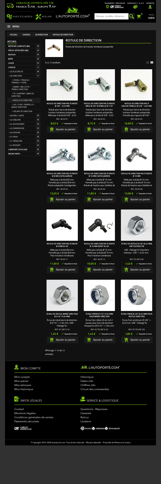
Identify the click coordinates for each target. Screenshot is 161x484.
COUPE (11, 63)
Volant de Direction (22, 111)
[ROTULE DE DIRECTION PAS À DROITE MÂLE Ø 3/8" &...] (99, 85)
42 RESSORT (15, 145)
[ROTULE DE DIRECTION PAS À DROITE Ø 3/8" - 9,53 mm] (62, 85)
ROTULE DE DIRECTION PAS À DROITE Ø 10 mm (136, 174)
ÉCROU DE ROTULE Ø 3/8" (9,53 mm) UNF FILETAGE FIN (136, 245)
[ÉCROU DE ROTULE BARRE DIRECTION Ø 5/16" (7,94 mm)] (62, 295)
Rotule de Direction (22, 100)
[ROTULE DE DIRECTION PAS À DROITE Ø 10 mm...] (99, 155)
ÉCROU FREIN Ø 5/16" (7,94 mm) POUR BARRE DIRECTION (99, 315)
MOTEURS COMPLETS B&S (19, 46)
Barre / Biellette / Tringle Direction (21, 88)
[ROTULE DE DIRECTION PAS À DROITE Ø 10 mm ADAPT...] (99, 225)
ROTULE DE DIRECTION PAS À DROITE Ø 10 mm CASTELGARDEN (99, 174)
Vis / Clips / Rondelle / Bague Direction (22, 106)
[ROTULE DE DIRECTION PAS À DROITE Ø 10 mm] (136, 155)
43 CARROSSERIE (17, 128)
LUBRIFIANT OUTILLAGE (17, 149)
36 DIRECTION (16, 75)
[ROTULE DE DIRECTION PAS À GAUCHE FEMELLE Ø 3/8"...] (136, 85)
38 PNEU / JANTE (17, 115)
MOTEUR (11, 54)
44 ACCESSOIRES (17, 123)
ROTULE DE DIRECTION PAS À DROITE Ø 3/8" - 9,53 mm (62, 104)
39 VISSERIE (15, 132)
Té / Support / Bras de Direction (22, 95)
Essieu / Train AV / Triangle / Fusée (20, 81)
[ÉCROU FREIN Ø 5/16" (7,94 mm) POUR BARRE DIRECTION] (99, 295)
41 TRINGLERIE (16, 140)
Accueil (12, 41)
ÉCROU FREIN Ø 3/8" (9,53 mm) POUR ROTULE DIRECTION (136, 315)
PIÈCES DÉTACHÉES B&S (18, 50)
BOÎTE (10, 58)
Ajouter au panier (65, 129)
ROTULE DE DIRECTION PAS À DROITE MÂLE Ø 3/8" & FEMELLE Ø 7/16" (99, 104)
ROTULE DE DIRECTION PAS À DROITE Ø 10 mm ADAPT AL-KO (99, 245)
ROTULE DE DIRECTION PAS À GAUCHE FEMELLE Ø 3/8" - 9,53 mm (137, 104)
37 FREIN (14, 136)
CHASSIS (11, 67)
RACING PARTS (14, 153)
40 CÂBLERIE (15, 119)
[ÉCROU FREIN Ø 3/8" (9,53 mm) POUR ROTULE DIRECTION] (136, 295)
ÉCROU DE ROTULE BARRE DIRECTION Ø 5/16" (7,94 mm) (62, 315)
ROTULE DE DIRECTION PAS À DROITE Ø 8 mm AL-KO (62, 245)
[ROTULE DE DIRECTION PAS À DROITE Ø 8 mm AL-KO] (62, 225)
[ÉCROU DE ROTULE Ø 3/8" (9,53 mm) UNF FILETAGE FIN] (136, 225)
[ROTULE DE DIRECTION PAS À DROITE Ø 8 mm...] (62, 155)
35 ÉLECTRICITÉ (16, 71)
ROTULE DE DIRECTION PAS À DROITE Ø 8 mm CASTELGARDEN (62, 174)
